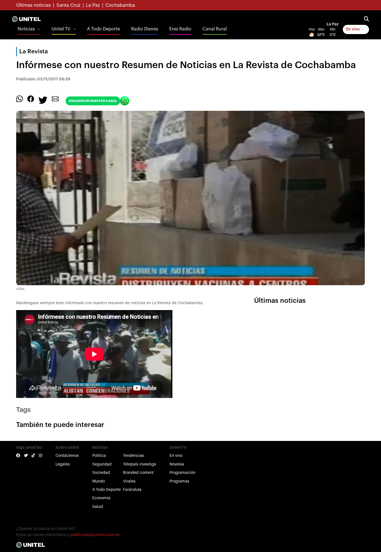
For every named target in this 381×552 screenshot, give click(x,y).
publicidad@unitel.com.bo (95, 535)
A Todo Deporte (103, 29)
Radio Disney (144, 29)
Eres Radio (180, 29)
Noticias (26, 29)
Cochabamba (120, 5)
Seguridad (102, 464)
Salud (97, 507)
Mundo (98, 481)
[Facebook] (30, 98)
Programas (179, 481)
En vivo (353, 29)
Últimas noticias (33, 5)
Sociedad (101, 473)
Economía (101, 498)
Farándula (132, 490)
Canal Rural (214, 29)
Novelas (177, 464)
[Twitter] (42, 100)
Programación (182, 473)
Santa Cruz (68, 5)
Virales (129, 481)
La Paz (93, 5)
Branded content (138, 473)
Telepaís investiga (139, 464)
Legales (63, 464)
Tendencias (133, 456)
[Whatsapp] (19, 98)
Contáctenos (67, 456)
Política (99, 456)
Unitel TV (61, 29)
